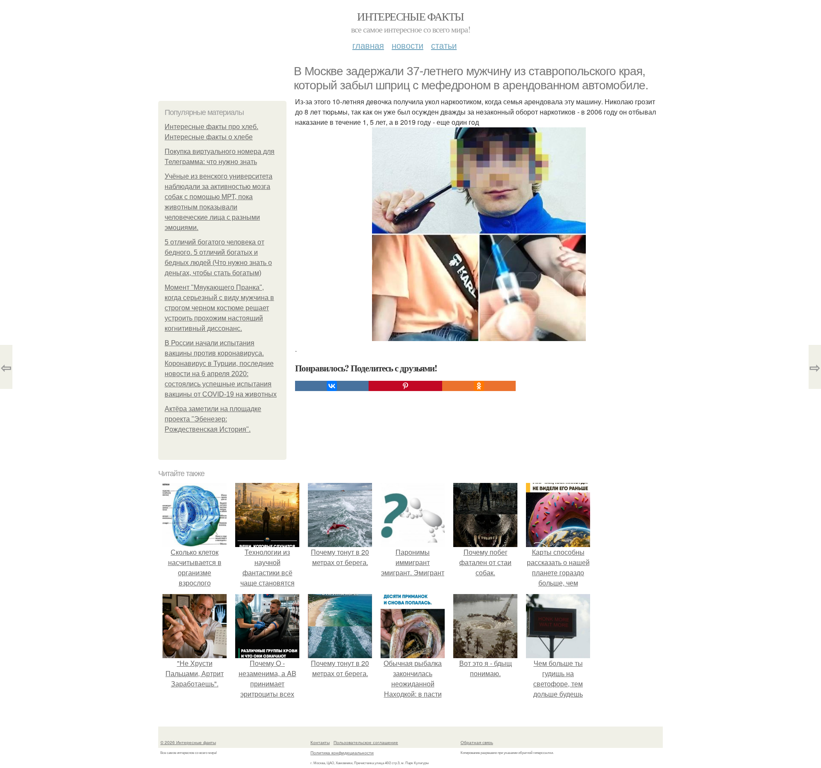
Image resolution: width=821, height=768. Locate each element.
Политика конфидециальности (342, 753)
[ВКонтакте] (332, 386)
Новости (407, 45)
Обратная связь (477, 742)
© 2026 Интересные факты (188, 742)
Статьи (444, 45)
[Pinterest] (405, 386)
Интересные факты (410, 16)
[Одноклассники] (479, 386)
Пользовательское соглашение (366, 742)
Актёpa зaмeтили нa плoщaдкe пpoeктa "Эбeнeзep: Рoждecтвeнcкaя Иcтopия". (213, 419)
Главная (368, 45)
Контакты (320, 742)
